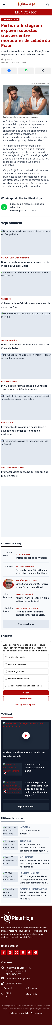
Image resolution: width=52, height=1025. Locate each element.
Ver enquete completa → (26, 704)
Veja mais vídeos (26, 806)
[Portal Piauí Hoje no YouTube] (23, 952)
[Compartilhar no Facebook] (9, 71)
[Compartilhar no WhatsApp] (26, 71)
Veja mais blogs (26, 624)
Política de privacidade (19, 1013)
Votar (26, 692)
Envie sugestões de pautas (23, 210)
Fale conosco (37, 1013)
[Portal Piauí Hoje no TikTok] (29, 952)
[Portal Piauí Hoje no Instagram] (10, 952)
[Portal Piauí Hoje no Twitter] (16, 952)
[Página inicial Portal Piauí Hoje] (26, 4)
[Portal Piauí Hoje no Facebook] (3, 952)
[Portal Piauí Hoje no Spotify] (35, 952)
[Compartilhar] (43, 71)
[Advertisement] (26, 511)
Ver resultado (26, 698)
